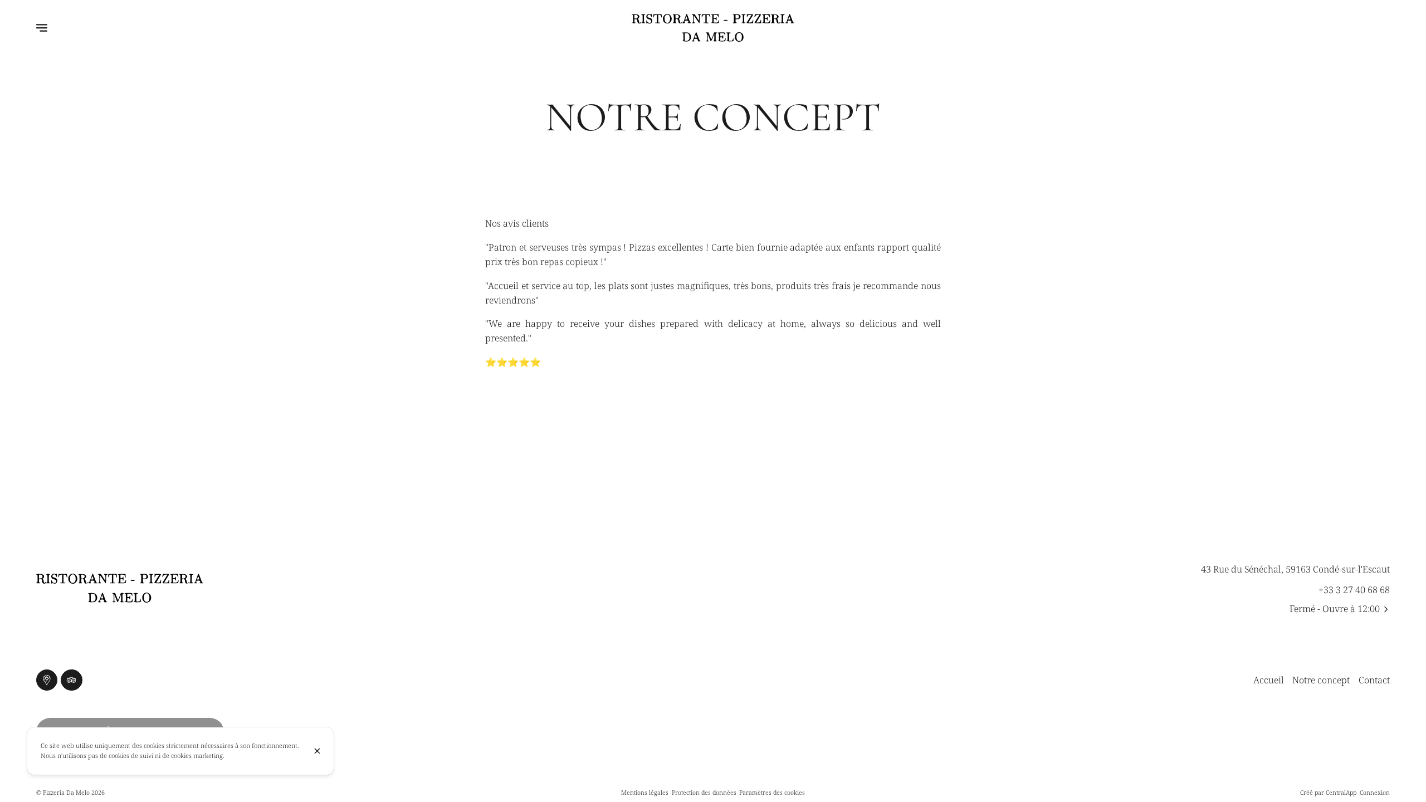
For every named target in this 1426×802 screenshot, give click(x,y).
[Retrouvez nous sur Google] (46, 680)
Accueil (1268, 680)
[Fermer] (317, 751)
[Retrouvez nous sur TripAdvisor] (71, 680)
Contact (1374, 680)
